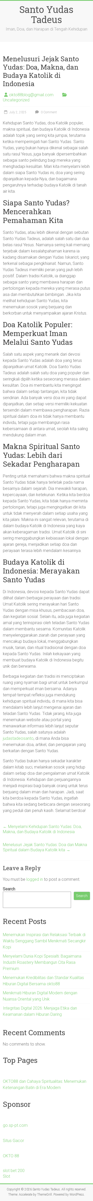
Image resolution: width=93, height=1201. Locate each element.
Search (9, 888)
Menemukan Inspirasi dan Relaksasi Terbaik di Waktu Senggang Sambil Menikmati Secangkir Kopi (44, 941)
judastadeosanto (18, 738)
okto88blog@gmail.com (31, 94)
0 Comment (48, 112)
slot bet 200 (14, 1170)
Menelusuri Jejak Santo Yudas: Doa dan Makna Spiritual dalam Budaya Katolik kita (45, 847)
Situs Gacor (13, 1140)
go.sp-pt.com (15, 1125)
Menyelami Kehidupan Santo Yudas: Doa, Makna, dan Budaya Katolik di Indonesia (42, 829)
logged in (34, 879)
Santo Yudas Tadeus (46, 14)
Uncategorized (16, 100)
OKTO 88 (11, 1155)
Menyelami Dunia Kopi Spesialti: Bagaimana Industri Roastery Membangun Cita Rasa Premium (42, 962)
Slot (6, 1176)
